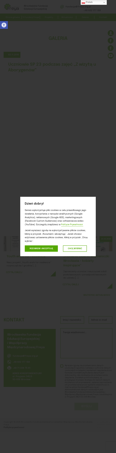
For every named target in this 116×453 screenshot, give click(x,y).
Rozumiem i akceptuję (41, 249)
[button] (4, 25)
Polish (89, 2)
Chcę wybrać (75, 249)
